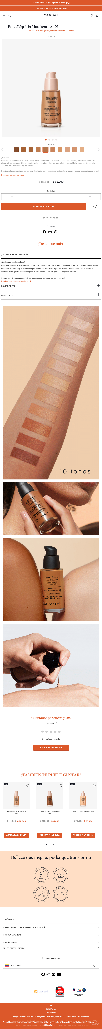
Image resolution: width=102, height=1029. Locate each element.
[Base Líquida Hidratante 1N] (83, 795)
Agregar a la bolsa (43, 207)
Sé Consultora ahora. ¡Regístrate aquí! (52, 8)
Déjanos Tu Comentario (51, 748)
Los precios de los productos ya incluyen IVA (29, 1017)
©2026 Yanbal (51, 1009)
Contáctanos (10, 942)
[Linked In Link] (59, 974)
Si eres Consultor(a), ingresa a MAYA (51, 3)
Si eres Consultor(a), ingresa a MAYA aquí (24, 928)
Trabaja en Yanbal (12, 935)
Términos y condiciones (55, 1017)
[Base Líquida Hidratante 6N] (49, 795)
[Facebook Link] (43, 974)
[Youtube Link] (54, 974)
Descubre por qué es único (12, 175)
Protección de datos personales (77, 1017)
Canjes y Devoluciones (13, 948)
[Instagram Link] (48, 974)
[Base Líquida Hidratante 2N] (16, 795)
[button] (51, 256)
